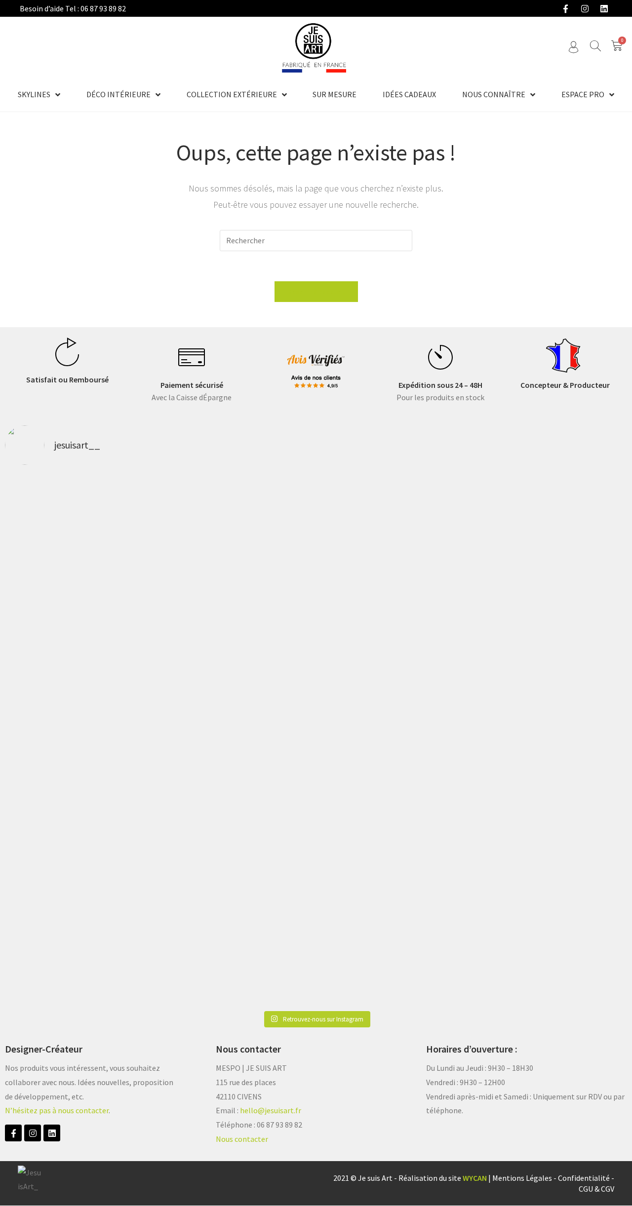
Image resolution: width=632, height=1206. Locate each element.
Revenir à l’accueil (316, 291)
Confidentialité (584, 1178)
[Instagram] (584, 8)
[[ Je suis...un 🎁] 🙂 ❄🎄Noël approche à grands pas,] (190, 739)
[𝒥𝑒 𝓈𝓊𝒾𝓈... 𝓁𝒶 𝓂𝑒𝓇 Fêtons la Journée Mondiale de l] (441, 569)
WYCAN (475, 1178)
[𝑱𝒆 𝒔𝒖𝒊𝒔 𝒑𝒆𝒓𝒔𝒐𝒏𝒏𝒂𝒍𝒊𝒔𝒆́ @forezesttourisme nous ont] (567, 562)
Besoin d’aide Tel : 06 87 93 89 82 (73, 8)
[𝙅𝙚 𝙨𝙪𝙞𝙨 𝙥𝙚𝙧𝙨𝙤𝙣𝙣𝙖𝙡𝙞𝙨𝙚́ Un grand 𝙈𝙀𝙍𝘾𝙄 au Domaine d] (316, 590)
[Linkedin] (603, 8)
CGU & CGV (596, 1189)
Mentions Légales (522, 1178)
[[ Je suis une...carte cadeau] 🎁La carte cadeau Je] (65, 732)
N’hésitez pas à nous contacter (57, 1110)
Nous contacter (242, 1139)
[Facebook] (565, 8)
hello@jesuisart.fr (270, 1110)
